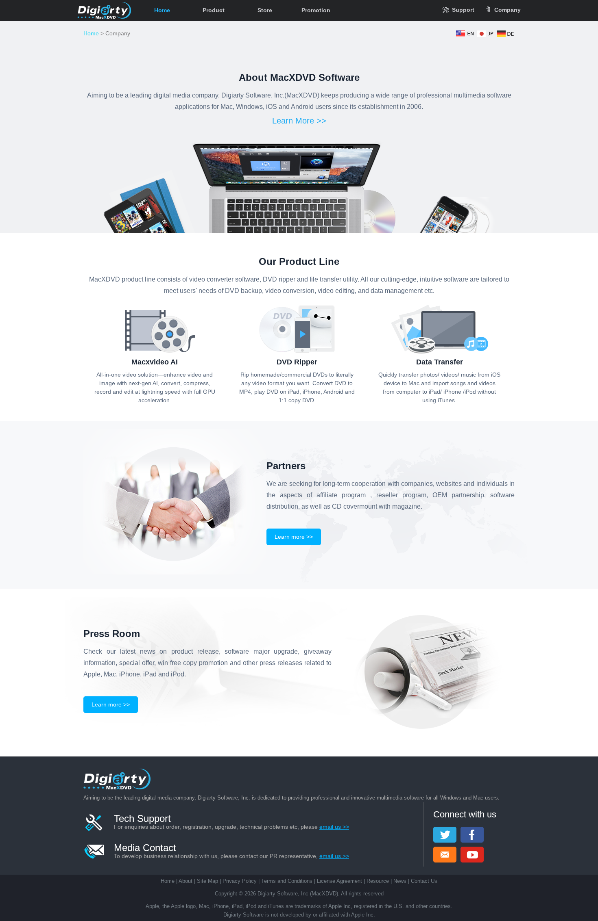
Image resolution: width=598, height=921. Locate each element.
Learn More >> (299, 120)
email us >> (334, 826)
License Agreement (339, 881)
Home (162, 10)
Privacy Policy (240, 881)
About (185, 881)
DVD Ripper (297, 362)
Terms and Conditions (286, 881)
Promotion (315, 10)
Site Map (207, 881)
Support (463, 10)
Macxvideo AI (154, 362)
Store (265, 10)
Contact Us (424, 881)
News (399, 881)
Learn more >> (294, 536)
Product (214, 10)
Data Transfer (439, 362)
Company (507, 10)
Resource (378, 881)
